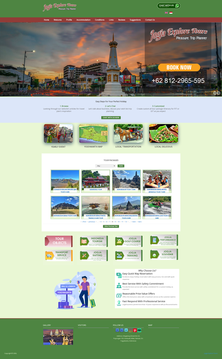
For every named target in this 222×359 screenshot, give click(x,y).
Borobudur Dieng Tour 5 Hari (65, 216)
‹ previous (91, 222)
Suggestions (135, 20)
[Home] (59, 7)
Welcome (58, 20)
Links (111, 20)
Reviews (121, 20)
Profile (69, 20)
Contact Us (150, 20)
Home (46, 20)
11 (122, 222)
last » (140, 222)
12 (126, 222)
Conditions (99, 20)
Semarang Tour (96, 189)
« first (84, 222)
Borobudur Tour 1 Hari (126, 189)
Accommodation (83, 20)
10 (118, 222)
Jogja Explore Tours (211, 353)
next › (134, 222)
